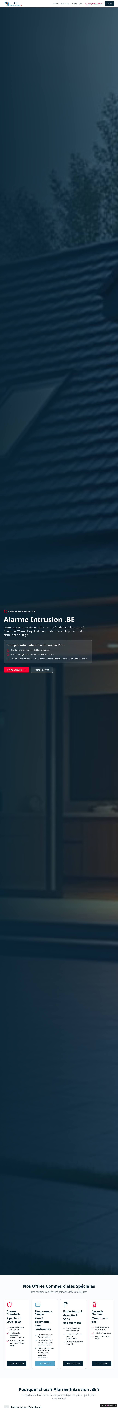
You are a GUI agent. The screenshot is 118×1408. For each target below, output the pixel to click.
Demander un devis (16, 1363)
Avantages (65, 4)
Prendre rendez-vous (73, 1363)
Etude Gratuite (14, 669)
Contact (109, 4)
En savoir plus (44, 1363)
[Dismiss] (115, 1405)
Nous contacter (101, 1363)
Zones (74, 4)
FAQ (81, 4)
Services (55, 4)
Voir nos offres (42, 669)
